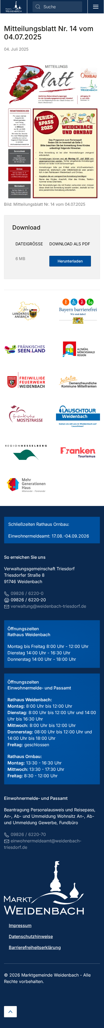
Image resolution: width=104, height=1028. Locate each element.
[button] (96, 6)
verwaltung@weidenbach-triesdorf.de (48, 606)
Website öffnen (27, 349)
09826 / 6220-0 (27, 593)
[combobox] (57, 6)
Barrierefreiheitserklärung (35, 947)
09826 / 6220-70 (28, 834)
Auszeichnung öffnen (33, 310)
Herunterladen (70, 261)
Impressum (20, 925)
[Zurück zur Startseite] (13, 6)
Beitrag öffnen (78, 310)
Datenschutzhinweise (31, 936)
